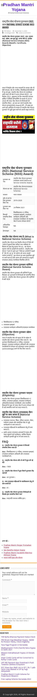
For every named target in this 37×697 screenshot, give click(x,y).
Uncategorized (9, 33)
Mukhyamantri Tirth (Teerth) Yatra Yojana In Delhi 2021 (18, 649)
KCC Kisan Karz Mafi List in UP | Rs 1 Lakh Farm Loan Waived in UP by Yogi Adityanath (18, 669)
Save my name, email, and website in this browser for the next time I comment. (18, 620)
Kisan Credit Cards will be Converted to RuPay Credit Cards (17, 659)
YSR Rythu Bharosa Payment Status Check (18, 637)
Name (5, 598)
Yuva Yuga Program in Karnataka (14, 645)
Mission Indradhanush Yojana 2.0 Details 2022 (17, 654)
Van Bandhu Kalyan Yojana (14, 550)
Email (5, 605)
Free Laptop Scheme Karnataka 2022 (16, 679)
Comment (7, 580)
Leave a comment (25, 33)
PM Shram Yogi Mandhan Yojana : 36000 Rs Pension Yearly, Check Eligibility (17, 641)
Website (5, 612)
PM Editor (7, 31)
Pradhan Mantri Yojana (18, 7)
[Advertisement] (18, 67)
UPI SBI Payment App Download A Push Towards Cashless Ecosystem (17, 663)
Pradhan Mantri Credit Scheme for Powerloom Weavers (15, 675)
